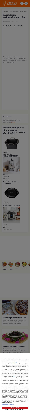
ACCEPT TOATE (15, 407)
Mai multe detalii (14, 362)
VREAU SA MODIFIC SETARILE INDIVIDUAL (15, 409)
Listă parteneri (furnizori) (8, 404)
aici (13, 376)
